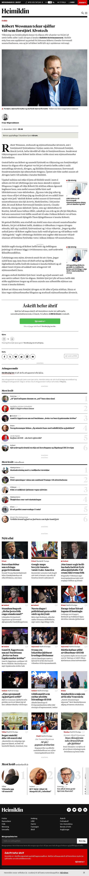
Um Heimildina (66, 824)
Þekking (34, 818)
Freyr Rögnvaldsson (10, 122)
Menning (5, 827)
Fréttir (4, 20)
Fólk (3, 824)
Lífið (32, 821)
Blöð (33, 829)
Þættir (33, 824)
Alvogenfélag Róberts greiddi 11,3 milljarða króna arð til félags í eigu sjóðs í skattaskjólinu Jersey (76, 269)
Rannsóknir (6, 821)
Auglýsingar (64, 829)
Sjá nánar (64, 872)
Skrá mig (82, 841)
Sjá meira (39, 321)
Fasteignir (35, 827)
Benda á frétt (65, 827)
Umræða (5, 829)
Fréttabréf (64, 821)
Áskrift (62, 818)
